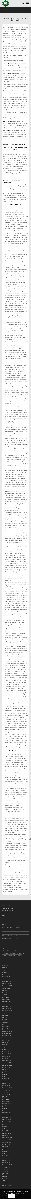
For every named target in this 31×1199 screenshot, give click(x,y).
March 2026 (5, 974)
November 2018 (7, 1137)
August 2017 (6, 1171)
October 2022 (6, 1063)
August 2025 (6, 988)
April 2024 (5, 1022)
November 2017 (7, 1165)
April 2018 (5, 1153)
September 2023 (7, 1038)
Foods (21, 950)
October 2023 (6, 1035)
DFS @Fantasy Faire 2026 (7, 938)
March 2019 (5, 1131)
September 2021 (7, 1092)
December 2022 (7, 1058)
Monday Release (17, 953)
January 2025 (6, 1001)
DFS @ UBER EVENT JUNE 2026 (9, 927)
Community (6, 9)
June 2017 (5, 1176)
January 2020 (6, 1112)
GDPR (4, 915)
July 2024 (5, 1015)
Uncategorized (12, 955)
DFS (8, 950)
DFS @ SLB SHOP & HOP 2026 (9, 930)
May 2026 (5, 970)
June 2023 (5, 1045)
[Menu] (26, 3)
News (24, 953)
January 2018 (6, 1160)
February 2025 (6, 999)
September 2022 (7, 1065)
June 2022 (5, 1072)
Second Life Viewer (8, 908)
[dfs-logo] (12, 3)
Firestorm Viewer (7, 910)
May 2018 (5, 1151)
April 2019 (5, 1128)
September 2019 (7, 1122)
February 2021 (6, 1101)
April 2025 (5, 995)
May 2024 (5, 1020)
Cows (4, 950)
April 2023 (5, 1049)
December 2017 (7, 1162)
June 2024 (5, 1017)
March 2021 (5, 1099)
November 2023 (7, 1033)
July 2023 (5, 1042)
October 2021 (6, 1090)
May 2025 (5, 992)
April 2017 (5, 1180)
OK (11, 1196)
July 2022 (5, 1069)
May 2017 (5, 1178)
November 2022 (7, 1060)
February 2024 (6, 1026)
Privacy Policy (6, 913)
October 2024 (6, 1008)
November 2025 (7, 981)
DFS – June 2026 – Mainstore (8, 933)
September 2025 (7, 986)
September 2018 (7, 1142)
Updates (19, 955)
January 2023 (6, 1056)
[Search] (22, 3)
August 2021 (6, 1094)
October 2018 (6, 1140)
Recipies (5, 955)
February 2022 (6, 1081)
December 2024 (7, 1004)
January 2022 (6, 1083)
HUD (11, 953)
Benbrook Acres (8, 64)
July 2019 (5, 1124)
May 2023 (5, 1047)
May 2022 (5, 1074)
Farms (16, 950)
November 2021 (7, 1088)
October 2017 (6, 1167)
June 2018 (5, 1149)
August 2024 (6, 1013)
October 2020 (6, 1103)
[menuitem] (22, 3)
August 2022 (6, 1067)
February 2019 (6, 1133)
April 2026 (5, 972)
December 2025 (7, 979)
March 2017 (5, 1183)
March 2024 (5, 1024)
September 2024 (7, 1011)
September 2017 (7, 1169)
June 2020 (5, 1106)
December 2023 (7, 1031)
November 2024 (7, 1006)
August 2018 (6, 1144)
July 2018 (5, 1146)
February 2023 (6, 1054)
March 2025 (5, 997)
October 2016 (6, 1185)
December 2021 (7, 1085)
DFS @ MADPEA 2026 (7, 935)
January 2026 (6, 977)
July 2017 (5, 1174)
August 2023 (6, 1040)
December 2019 (7, 1115)
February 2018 (6, 1158)
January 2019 (6, 1135)
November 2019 (7, 1117)
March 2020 (5, 1110)
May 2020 (5, 1108)
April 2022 (5, 1076)
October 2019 (6, 1119)
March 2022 (5, 1078)
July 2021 (5, 1097)
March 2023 (5, 1051)
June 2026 (5, 967)
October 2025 (6, 983)
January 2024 (6, 1029)
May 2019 (5, 1126)
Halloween (5, 953)
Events (12, 950)
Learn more (19, 1196)
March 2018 (5, 1156)
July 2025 (5, 990)
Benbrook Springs (8, 73)
